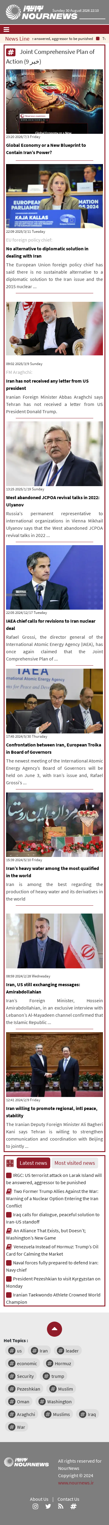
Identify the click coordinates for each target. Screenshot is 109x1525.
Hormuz (63, 1363)
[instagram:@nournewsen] (35, 1506)
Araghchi (26, 1414)
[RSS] (60, 1506)
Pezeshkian (28, 1389)
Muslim (65, 1389)
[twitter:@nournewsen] (48, 1506)
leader (72, 1351)
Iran (44, 1351)
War (21, 1427)
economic (27, 1363)
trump (57, 1376)
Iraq (92, 1414)
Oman (23, 1401)
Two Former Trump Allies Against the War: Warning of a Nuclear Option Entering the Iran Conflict (52, 1198)
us (19, 1351)
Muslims (61, 1414)
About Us (39, 1499)
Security (25, 1376)
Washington (59, 1401)
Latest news (33, 1163)
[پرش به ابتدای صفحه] (54, 1329)
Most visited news (74, 1163)
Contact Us (68, 1499)
